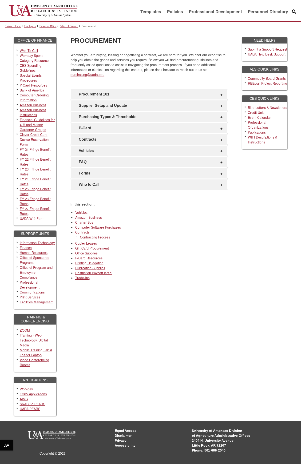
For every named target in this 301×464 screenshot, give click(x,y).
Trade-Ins (82, 277)
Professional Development (215, 11)
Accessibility (125, 445)
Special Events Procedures (31, 78)
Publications (257, 132)
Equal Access (125, 430)
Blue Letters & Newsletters (267, 107)
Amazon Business (33, 105)
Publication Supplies (90, 268)
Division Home (13, 26)
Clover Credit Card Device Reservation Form (34, 139)
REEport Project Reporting (267, 83)
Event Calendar (259, 117)
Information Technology (37, 242)
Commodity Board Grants (267, 78)
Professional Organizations (258, 125)
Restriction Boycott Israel (93, 272)
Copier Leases (86, 243)
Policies (175, 11)
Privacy (121, 440)
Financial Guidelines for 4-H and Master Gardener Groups (37, 124)
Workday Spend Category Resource (34, 58)
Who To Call (29, 50)
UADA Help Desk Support (266, 54)
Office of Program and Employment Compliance (36, 272)
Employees (30, 26)
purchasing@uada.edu (87, 74)
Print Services (30, 297)
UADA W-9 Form (32, 218)
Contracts (82, 232)
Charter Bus (84, 222)
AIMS (24, 399)
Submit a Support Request (267, 49)
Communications (32, 292)
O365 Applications (33, 394)
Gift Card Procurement (92, 248)
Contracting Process (95, 237)
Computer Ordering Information (34, 97)
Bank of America (32, 90)
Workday (26, 389)
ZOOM (25, 330)
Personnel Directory (268, 11)
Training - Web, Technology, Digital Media (34, 340)
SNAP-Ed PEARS (32, 403)
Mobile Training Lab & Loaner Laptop (36, 352)
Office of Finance (69, 26)
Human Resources (34, 252)
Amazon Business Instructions (33, 112)
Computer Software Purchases (98, 227)
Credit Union (257, 112)
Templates (150, 11)
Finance (26, 247)
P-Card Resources (33, 85)
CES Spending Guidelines (30, 68)
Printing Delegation (89, 263)
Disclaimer (123, 435)
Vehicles (81, 212)
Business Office (48, 26)
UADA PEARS (30, 408)
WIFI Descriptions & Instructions (262, 139)
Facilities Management (36, 302)
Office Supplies (86, 253)
